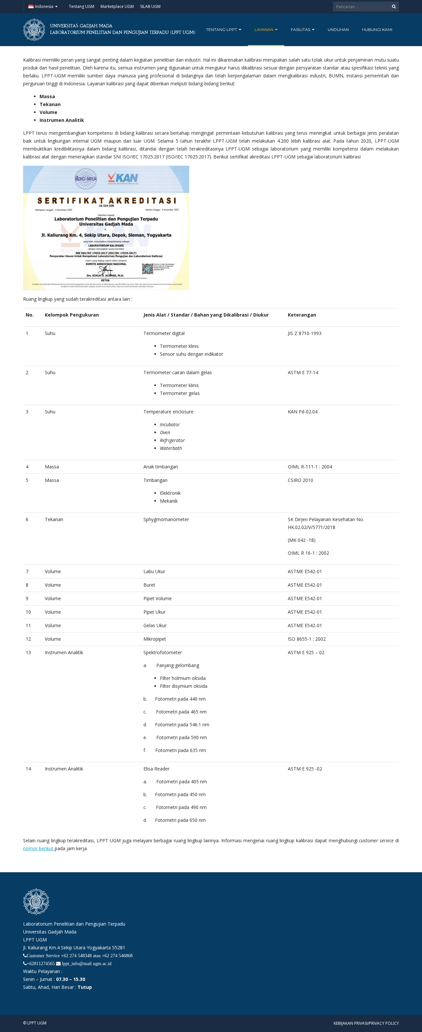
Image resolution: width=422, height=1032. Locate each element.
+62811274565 (41, 963)
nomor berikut (39, 848)
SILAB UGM (150, 6)
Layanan (264, 29)
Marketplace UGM (117, 6)
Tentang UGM (81, 6)
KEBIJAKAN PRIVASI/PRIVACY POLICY (366, 1023)
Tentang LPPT (222, 29)
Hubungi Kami (377, 29)
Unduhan (338, 29)
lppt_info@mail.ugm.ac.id (86, 963)
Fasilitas (301, 29)
